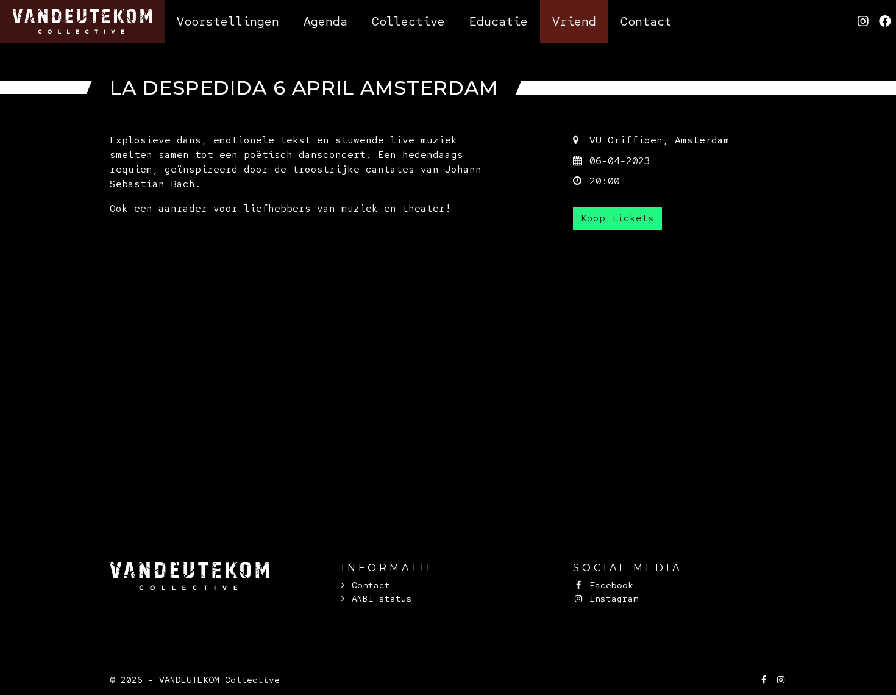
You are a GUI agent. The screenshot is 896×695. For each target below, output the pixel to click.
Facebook (608, 585)
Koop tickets (617, 218)
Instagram (611, 598)
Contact (371, 585)
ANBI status (382, 598)
